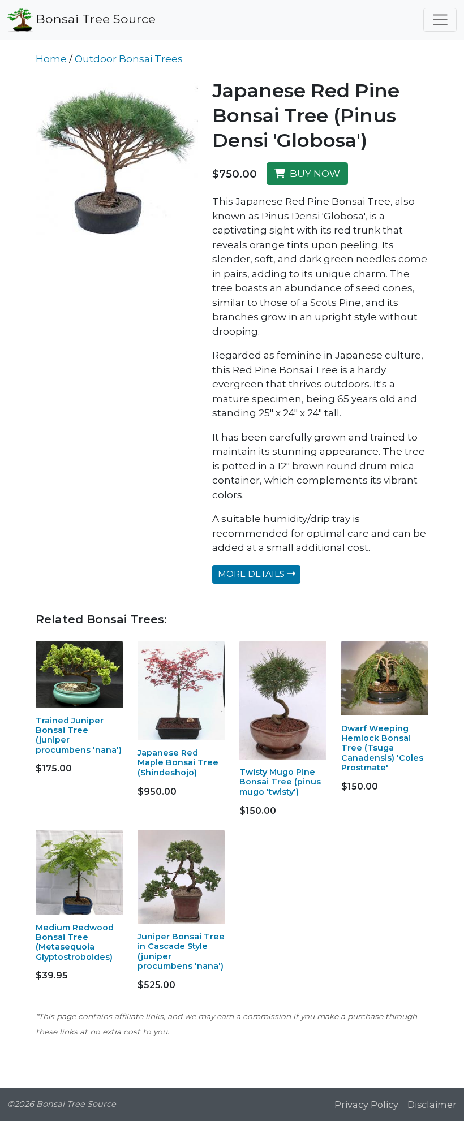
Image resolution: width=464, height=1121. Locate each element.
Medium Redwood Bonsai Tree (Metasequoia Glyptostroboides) (75, 942)
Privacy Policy (366, 1104)
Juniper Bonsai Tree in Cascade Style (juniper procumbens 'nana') (181, 951)
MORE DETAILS (252, 574)
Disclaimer (432, 1104)
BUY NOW (312, 173)
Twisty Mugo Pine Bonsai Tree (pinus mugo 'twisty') (280, 782)
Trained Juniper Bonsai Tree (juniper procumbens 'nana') (79, 735)
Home (51, 58)
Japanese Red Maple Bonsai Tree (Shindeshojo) (178, 763)
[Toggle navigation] (440, 20)
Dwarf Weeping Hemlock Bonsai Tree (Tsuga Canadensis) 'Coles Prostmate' (382, 748)
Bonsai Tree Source (94, 18)
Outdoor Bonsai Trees (129, 58)
